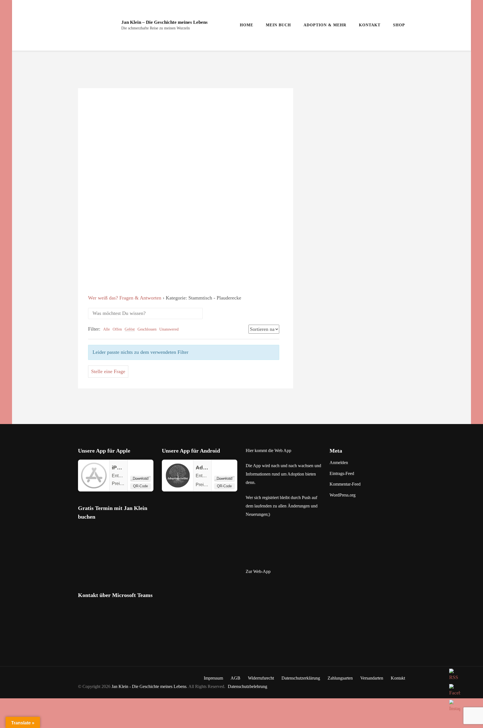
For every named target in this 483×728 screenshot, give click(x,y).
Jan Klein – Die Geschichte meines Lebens (164, 22)
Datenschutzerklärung (300, 678)
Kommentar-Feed (345, 484)
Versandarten (371, 678)
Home (246, 25)
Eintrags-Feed (342, 473)
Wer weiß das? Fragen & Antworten (124, 298)
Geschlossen (147, 329)
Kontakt (369, 25)
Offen (117, 329)
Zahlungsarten (340, 678)
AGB (235, 678)
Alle (106, 329)
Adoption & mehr (325, 25)
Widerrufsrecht (261, 678)
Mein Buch (278, 25)
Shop (399, 25)
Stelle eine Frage (108, 371)
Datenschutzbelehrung (247, 686)
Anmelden (339, 462)
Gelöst (130, 329)
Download (140, 478)
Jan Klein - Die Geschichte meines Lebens (149, 686)
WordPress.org (343, 495)
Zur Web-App (258, 571)
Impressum (213, 678)
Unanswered (169, 329)
